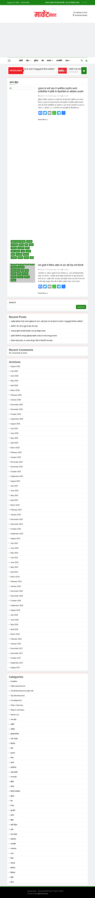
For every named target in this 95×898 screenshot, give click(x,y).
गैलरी (12, 763)
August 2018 (15, 610)
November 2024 (17, 467)
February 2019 (16, 581)
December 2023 (17, 519)
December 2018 (17, 591)
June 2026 (14, 376)
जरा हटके (14, 777)
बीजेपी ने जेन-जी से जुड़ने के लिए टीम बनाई (77, 69)
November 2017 (17, 653)
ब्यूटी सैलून (14, 825)
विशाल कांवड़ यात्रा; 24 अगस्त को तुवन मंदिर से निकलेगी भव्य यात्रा (32, 340)
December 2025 (17, 405)
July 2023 (14, 543)
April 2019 (14, 572)
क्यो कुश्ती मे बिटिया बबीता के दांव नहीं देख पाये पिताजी (60, 265)
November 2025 (17, 409)
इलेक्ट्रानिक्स (15, 734)
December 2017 (17, 648)
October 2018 (16, 601)
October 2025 (16, 414)
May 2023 (14, 553)
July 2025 (14, 428)
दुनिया (36, 61)
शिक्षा (12, 858)
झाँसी (21, 61)
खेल (27, 61)
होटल (12, 882)
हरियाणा (20, 257)
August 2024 (15, 481)
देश (43, 61)
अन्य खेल (29, 241)
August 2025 (15, 424)
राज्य (67, 61)
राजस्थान (13, 257)
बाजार (49, 61)
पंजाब (22, 251)
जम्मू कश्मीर (21, 248)
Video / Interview (17, 705)
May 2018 (14, 624)
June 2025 (14, 433)
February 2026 (16, 395)
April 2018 (14, 629)
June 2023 (14, 548)
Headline (14, 681)
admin (42, 96)
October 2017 (16, 658)
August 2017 (15, 668)
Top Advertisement (18, 696)
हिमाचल (26, 257)
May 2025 (14, 438)
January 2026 (16, 400)
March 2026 (15, 390)
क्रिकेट (21, 245)
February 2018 (16, 639)
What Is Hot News (18, 241)
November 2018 (17, 596)
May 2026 (14, 381)
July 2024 (14, 486)
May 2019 (14, 567)
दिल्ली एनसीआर (15, 251)
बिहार (12, 254)
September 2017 (17, 663)
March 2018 (15, 634)
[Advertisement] (47, 40)
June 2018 (14, 620)
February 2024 (16, 510)
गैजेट (12, 758)
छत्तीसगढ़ (13, 248)
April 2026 (14, 385)
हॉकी (31, 257)
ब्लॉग (12, 829)
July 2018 (14, 615)
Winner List (15, 715)
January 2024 (16, 515)
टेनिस (27, 248)
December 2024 (17, 462)
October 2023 (16, 529)
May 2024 (14, 495)
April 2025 (14, 443)
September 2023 (17, 534)
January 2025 (16, 457)
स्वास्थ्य (13, 863)
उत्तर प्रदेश (14, 245)
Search (12, 302)
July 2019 (14, 557)
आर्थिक (13, 729)
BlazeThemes (43, 894)
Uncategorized (16, 700)
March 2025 (15, 448)
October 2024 (16, 471)
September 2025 (17, 419)
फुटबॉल (28, 251)
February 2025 (16, 452)
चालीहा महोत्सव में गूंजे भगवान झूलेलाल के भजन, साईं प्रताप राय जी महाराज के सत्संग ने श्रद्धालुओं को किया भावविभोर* (47, 321)
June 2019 (14, 562)
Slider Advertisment (18, 686)
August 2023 (15, 538)
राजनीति (59, 61)
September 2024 (17, 476)
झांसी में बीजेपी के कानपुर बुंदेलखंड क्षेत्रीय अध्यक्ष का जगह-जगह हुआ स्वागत (56, 2)
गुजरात (31, 245)
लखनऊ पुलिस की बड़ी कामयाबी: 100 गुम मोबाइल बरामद (28, 331)
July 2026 (14, 371)
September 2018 (17, 605)
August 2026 (15, 366)
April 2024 (14, 500)
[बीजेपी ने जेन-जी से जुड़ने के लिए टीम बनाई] (56, 71)
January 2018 (16, 644)
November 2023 (17, 524)
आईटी (12, 724)
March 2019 (15, 577)
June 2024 (14, 491)
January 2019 (16, 586)
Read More (42, 119)
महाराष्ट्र (26, 254)
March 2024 (15, 505)
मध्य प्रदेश (19, 254)
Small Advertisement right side (22, 691)
